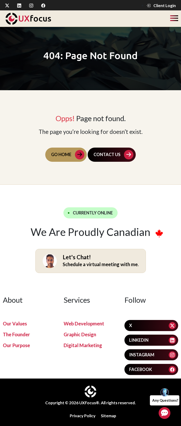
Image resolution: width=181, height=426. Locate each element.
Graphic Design (80, 334)
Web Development (84, 323)
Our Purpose (16, 345)
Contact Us (107, 154)
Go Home (61, 154)
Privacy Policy (82, 415)
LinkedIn (138, 340)
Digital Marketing (83, 345)
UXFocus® (89, 402)
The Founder (16, 334)
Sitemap (108, 415)
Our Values (15, 323)
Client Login (164, 5)
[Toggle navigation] (174, 17)
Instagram (141, 354)
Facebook (140, 369)
